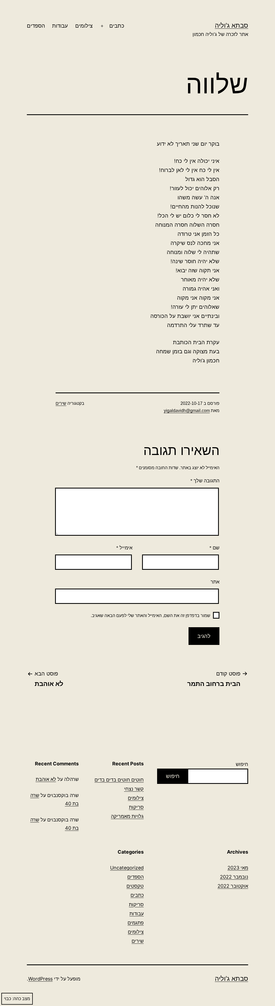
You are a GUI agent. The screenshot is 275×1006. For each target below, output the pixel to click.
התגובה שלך (204, 480)
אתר (215, 582)
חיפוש (242, 764)
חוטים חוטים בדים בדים (119, 780)
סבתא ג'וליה (231, 25)
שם (214, 547)
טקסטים (135, 886)
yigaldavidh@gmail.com (187, 410)
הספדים (36, 26)
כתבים (116, 26)
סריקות (136, 807)
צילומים (84, 26)
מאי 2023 (237, 868)
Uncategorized (127, 868)
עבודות (60, 26)
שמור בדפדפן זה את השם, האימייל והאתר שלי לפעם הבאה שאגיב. (150, 615)
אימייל (124, 547)
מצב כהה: (21, 998)
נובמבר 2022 (234, 877)
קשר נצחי (134, 789)
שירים (61, 403)
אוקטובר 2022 (233, 886)
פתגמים (136, 923)
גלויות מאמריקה (127, 816)
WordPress (40, 979)
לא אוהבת (46, 779)
